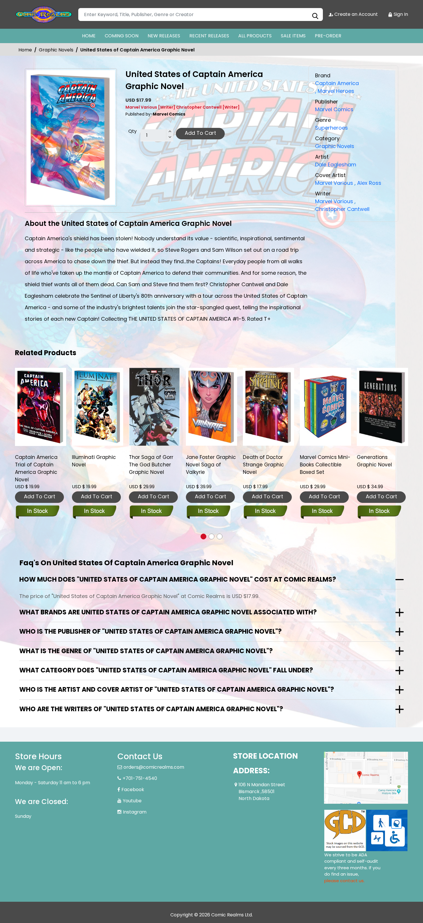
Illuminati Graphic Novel (38, 461)
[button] (203, 536)
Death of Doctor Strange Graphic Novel (207, 465)
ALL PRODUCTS (255, 35)
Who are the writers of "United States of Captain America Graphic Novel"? (151, 709)
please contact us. (344, 881)
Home (25, 50)
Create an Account (355, 14)
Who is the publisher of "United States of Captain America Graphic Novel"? (150, 631)
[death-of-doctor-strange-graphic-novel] (213, 406)
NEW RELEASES (164, 35)
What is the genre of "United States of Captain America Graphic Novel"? (146, 651)
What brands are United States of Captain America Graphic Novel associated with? (168, 612)
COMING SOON (121, 35)
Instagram (134, 812)
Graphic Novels (56, 50)
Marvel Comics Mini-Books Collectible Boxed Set (269, 465)
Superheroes (331, 127)
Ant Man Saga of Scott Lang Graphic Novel (382, 465)
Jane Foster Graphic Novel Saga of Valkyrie (155, 465)
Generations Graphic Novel (318, 461)
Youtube (132, 800)
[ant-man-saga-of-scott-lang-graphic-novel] (383, 406)
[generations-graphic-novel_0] (326, 407)
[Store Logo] (44, 14)
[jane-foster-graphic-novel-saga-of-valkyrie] (156, 406)
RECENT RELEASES (209, 35)
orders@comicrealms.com (153, 767)
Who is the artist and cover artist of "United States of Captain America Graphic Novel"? (176, 689)
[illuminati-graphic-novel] (42, 406)
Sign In (400, 14)
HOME (89, 35)
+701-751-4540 (140, 778)
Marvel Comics (334, 109)
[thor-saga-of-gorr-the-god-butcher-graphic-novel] (99, 406)
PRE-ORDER (328, 35)
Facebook (132, 789)
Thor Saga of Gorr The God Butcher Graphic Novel (95, 465)
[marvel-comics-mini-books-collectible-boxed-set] (270, 406)
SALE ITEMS (293, 35)
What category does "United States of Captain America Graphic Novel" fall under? (166, 670)
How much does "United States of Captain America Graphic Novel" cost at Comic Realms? (177, 579)
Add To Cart (200, 132)
